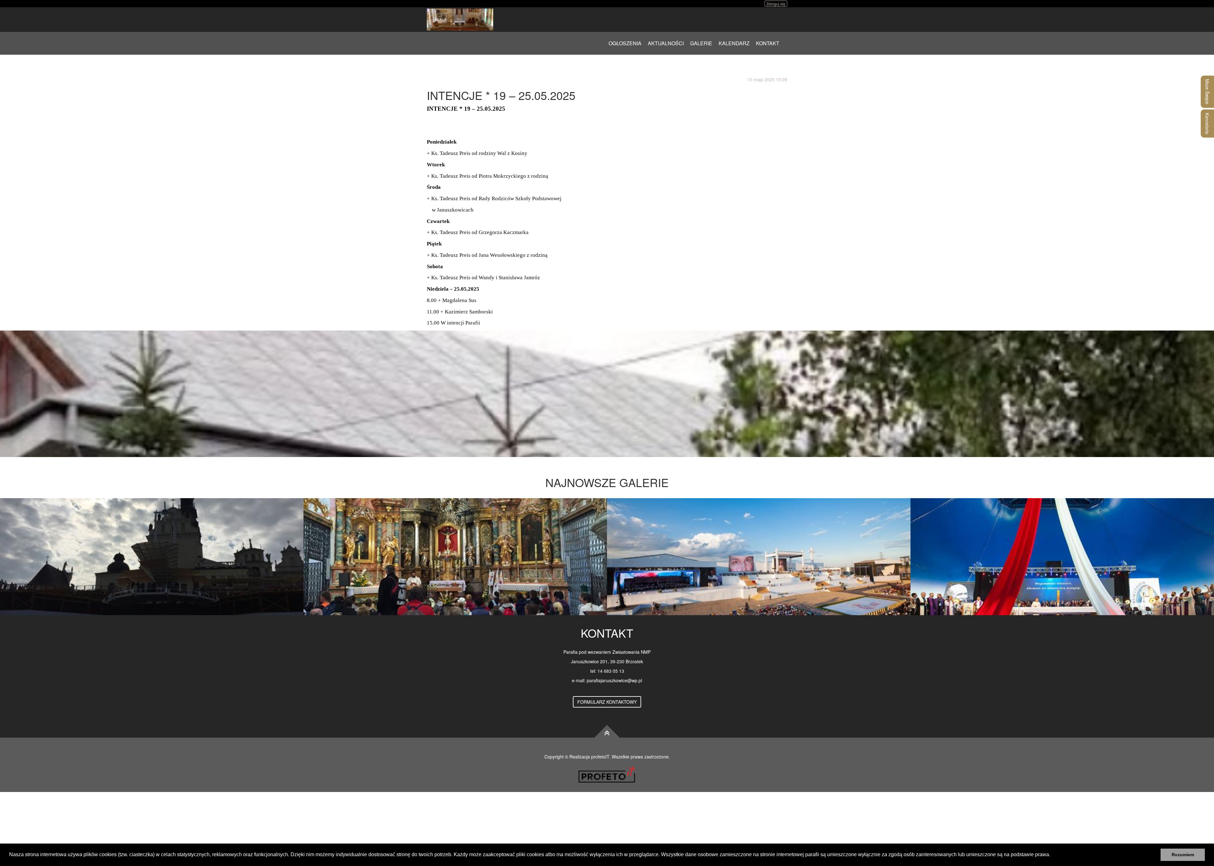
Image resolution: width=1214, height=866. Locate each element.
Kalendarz (734, 43)
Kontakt (767, 43)
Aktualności (666, 43)
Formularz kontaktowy (607, 702)
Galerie (701, 43)
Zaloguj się (775, 3)
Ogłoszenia (625, 43)
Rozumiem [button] (1183, 854)
